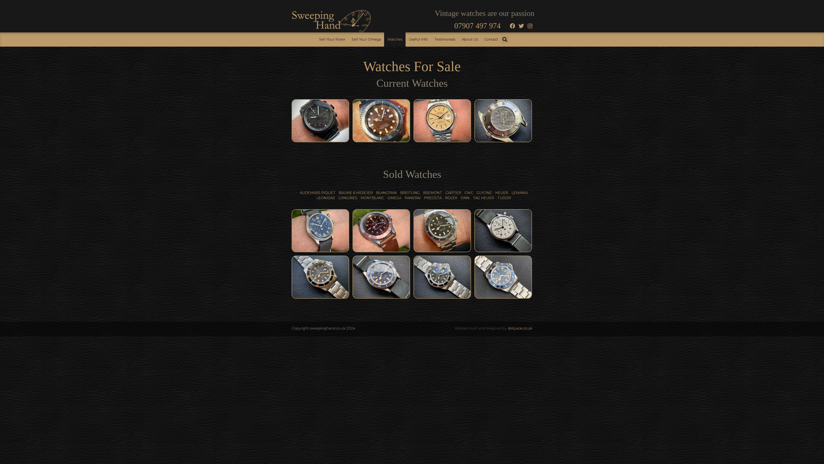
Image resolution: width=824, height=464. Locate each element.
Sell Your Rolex (332, 39)
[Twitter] (521, 25)
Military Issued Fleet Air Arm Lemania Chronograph (503, 231)
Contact (491, 39)
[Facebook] (512, 25)
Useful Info (418, 39)
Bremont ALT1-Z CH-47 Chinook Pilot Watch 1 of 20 (320, 121)
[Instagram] (530, 25)
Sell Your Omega (366, 39)
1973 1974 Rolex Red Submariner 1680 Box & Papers (321, 277)
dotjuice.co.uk (520, 328)
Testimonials (444, 39)
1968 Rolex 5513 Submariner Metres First (442, 231)
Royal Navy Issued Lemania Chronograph (320, 231)
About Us (470, 39)
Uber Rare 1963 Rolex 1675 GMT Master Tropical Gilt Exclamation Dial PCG (381, 230)
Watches (394, 39)
